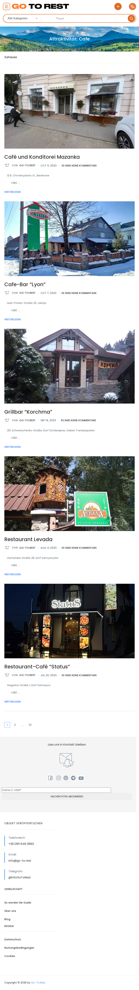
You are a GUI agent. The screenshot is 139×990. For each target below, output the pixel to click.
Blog (7, 919)
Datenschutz (12, 939)
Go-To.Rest (23, 165)
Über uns (10, 911)
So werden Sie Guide (17, 902)
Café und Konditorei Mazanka (42, 157)
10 (30, 725)
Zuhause (10, 57)
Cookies (9, 956)
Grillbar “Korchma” (28, 411)
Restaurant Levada (28, 539)
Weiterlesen (12, 192)
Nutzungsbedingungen (19, 948)
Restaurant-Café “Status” (37, 666)
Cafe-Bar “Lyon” (25, 284)
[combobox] (22, 18)
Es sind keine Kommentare (79, 165)
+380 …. (15, 183)
